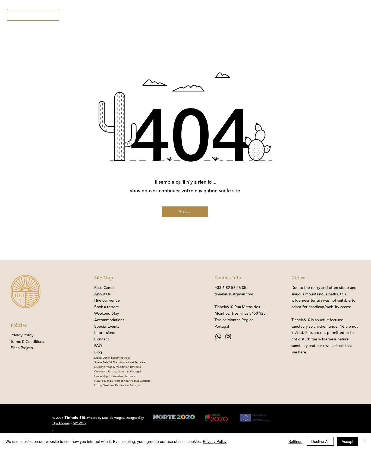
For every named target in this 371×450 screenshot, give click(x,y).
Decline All (320, 441)
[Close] (364, 441)
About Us (102, 294)
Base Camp (104, 287)
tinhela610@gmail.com (234, 294)
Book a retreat (106, 306)
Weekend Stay (106, 313)
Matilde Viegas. (113, 418)
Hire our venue (107, 300)
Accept (347, 441)
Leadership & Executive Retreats (114, 376)
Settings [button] (295, 441)
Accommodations (109, 320)
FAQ (98, 345)
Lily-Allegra (60, 423)
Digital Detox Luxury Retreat (112, 358)
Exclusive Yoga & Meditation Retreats (117, 367)
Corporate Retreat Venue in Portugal (117, 372)
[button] (334, 14)
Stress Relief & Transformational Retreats (119, 362)
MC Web (79, 423)
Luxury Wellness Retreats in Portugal (117, 385)
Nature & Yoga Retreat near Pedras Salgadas (122, 381)
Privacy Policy (215, 441)
